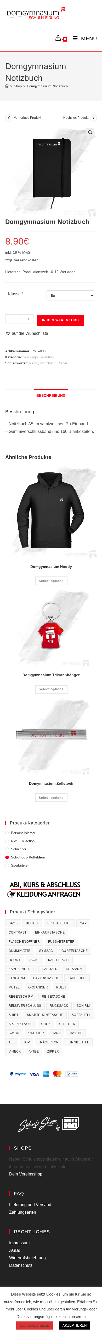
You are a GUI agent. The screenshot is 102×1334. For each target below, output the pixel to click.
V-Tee (34, 1051)
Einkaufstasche (50, 932)
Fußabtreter (61, 941)
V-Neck (15, 1051)
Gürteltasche (74, 951)
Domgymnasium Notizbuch (47, 86)
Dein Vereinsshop (25, 1174)
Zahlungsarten (22, 1212)
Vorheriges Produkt (27, 118)
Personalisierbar (23, 833)
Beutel (32, 923)
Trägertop (48, 1042)
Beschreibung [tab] (51, 395)
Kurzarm (74, 969)
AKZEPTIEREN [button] (75, 1325)
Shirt (14, 1015)
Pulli (61, 987)
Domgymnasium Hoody (51, 566)
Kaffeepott (58, 960)
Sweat (14, 1033)
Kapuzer (50, 969)
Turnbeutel (78, 1042)
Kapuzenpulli (21, 969)
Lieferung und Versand (30, 1204)
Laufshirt (77, 978)
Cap (83, 923)
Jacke (34, 960)
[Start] (7, 86)
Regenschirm (21, 996)
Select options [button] (51, 689)
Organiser (38, 987)
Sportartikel (19, 865)
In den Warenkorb (60, 320)
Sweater (36, 1033)
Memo (33, 363)
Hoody (15, 960)
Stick (46, 1024)
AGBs (14, 1250)
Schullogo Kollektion (38, 357)
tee (12, 1042)
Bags (13, 923)
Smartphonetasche (45, 1015)
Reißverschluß (25, 1006)
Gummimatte (20, 951)
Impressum (19, 1243)
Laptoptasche (46, 978)
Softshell (81, 1015)
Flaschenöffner (24, 941)
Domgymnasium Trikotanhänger (51, 675)
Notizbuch (47, 363)
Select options (51, 581)
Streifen (67, 1024)
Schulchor (18, 849)
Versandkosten (26, 260)
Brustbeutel (59, 923)
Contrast (18, 932)
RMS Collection (23, 841)
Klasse (14, 294)
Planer (62, 363)
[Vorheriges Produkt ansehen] (9, 118)
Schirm (83, 1006)
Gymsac (46, 951)
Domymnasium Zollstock (51, 783)
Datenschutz (20, 1265)
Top (26, 1042)
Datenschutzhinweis (34, 1325)
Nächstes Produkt (75, 118)
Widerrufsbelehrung (27, 1258)
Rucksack (59, 1006)
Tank (56, 1033)
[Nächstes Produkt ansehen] (93, 118)
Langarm (17, 978)
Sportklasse (21, 1024)
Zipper (53, 1051)
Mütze (14, 987)
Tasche (75, 1033)
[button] (90, 132)
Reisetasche (53, 996)
